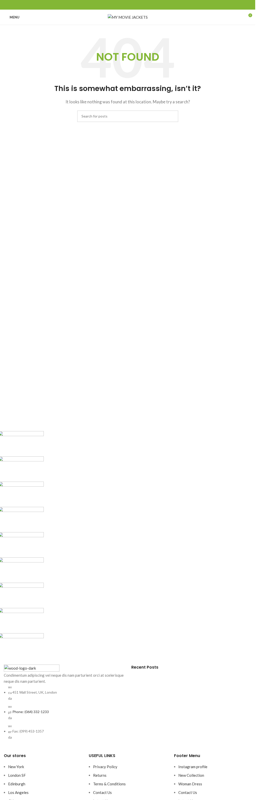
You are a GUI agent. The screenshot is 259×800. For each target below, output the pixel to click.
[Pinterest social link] (128, 5)
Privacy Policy (105, 766)
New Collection (191, 775)
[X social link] (122, 5)
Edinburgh (16, 784)
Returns (99, 775)
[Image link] (31, 668)
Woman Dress (190, 784)
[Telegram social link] (140, 5)
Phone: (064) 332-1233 (30, 712)
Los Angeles (18, 792)
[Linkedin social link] (134, 5)
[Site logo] (128, 16)
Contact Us (102, 792)
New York (16, 766)
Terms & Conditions (109, 784)
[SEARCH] (172, 116)
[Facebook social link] (116, 5)
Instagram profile (192, 766)
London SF (17, 775)
